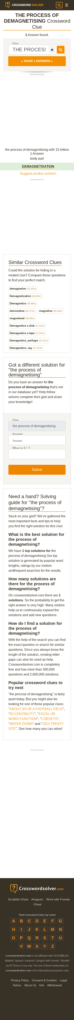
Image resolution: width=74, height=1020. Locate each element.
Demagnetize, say (26, 347)
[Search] (59, 5)
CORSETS (49, 719)
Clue (15, 43)
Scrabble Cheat (18, 899)
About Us (30, 985)
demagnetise (23, 288)
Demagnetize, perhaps (29, 340)
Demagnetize (23, 303)
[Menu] (66, 5)
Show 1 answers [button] (37, 61)
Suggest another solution (38, 173)
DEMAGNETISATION (38, 166)
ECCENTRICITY (22, 714)
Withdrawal (54, 985)
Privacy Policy (20, 980)
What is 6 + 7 (21, 448)
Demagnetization (25, 296)
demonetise (22, 310)
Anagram (37, 899)
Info (41, 985)
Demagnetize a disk (27, 325)
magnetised (22, 318)
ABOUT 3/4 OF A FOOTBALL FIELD (36, 709)
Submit (37, 469)
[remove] (52, 50)
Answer (17, 434)
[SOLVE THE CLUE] (61, 50)
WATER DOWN (21, 724)
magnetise (50, 310)
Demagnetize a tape (27, 333)
